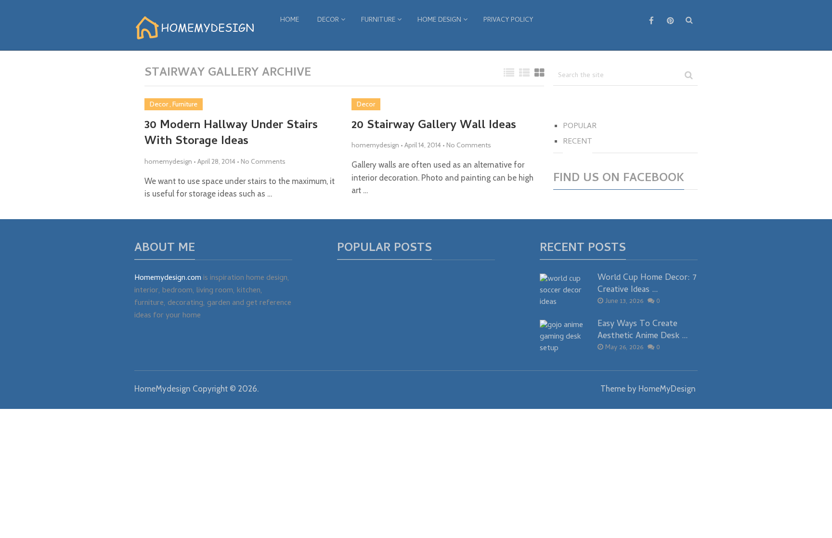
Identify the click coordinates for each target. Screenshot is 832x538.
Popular (580, 126)
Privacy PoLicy (508, 20)
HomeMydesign (162, 389)
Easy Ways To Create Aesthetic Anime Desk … (643, 330)
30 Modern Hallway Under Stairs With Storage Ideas (231, 134)
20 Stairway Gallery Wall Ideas (433, 126)
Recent (577, 142)
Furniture (378, 20)
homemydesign (168, 161)
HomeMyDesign (667, 389)
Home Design (439, 20)
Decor (328, 20)
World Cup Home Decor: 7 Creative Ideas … (647, 284)
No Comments (263, 161)
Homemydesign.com (167, 278)
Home (289, 20)
